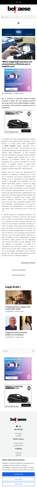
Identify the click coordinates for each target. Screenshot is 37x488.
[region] (18, 472)
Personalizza (18, 479)
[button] (18, 22)
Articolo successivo (18, 275)
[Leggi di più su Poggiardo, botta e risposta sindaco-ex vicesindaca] (18, 323)
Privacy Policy (18, 443)
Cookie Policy (18, 445)
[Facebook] (17, 426)
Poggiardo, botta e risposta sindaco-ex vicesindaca (16, 333)
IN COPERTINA (7, 93)
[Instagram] (20, 426)
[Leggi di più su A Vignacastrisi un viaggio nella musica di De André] (18, 297)
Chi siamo (18, 433)
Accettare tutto (18, 474)
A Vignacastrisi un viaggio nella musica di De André (17, 308)
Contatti (18, 436)
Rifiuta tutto (18, 484)
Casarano (18, 453)
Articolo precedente (18, 270)
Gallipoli (18, 455)
